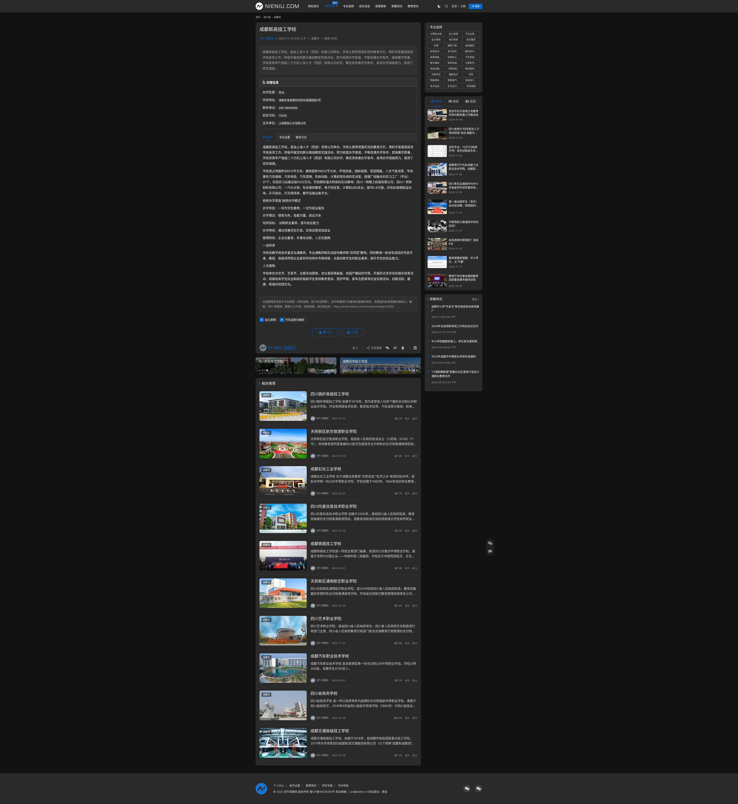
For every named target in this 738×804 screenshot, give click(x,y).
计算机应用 (436, 33)
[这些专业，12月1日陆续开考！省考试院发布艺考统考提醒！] (437, 151)
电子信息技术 (437, 86)
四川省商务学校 (324, 693)
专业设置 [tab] (284, 137)
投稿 (476, 6)
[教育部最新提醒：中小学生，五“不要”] (437, 262)
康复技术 (453, 74)
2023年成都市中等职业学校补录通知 (453, 356)
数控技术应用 (472, 51)
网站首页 (313, 6)
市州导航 (343, 785)
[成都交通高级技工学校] (283, 743)
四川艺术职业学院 (326, 618)
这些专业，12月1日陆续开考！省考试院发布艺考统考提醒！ (463, 150)
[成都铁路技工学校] (283, 556)
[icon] (467, 788)
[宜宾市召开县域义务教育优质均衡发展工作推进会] (437, 115)
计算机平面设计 (472, 62)
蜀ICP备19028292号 (322, 791)
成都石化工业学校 (326, 469)
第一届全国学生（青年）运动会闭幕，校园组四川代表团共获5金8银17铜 (463, 205)
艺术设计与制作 (455, 86)
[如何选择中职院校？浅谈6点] (437, 244)
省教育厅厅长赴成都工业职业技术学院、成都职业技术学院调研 (463, 168)
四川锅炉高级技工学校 (330, 394)
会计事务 (436, 39)
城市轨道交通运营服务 (455, 62)
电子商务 (453, 39)
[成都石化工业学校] (283, 481)
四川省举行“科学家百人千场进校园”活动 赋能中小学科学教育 (464, 132)
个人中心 (278, 785)
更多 (474, 299)
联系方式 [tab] (301, 137)
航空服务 (471, 39)
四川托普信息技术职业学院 (334, 506)
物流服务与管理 (472, 68)
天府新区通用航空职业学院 (334, 581)
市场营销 (471, 86)
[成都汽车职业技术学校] (283, 668)
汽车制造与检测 (472, 57)
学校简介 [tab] (268, 137)
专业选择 (348, 6)
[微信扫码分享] (387, 347)
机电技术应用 (437, 51)
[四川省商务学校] (283, 705)
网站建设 (373, 791)
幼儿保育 (270, 319)
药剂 (471, 74)
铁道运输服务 (437, 68)
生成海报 (376, 347)
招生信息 (364, 6)
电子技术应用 (454, 51)
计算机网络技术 (455, 68)
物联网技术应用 (437, 80)
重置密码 (311, 785)
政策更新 (380, 6)
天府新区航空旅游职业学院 (334, 431)
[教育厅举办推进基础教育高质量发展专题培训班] (437, 280)
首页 (258, 17)
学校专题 (327, 785)
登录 (454, 6)
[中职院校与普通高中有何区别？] (437, 226)
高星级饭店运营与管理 (437, 57)
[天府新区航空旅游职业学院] (283, 443)
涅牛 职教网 (266, 38)
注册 (463, 6)
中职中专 (329, 6)
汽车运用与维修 (294, 319)
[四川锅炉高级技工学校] (283, 406)
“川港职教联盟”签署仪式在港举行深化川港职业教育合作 (455, 374)
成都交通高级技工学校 (330, 731)
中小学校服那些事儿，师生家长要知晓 (454, 341)
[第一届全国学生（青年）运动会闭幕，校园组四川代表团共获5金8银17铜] (437, 207)
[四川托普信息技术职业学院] (283, 518)
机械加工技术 (454, 57)
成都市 (315, 38)
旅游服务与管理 (472, 45)
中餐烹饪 (436, 74)
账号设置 (294, 785)
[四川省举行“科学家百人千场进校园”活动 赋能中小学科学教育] (437, 133)
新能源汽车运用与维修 (455, 80)
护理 (436, 45)
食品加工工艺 (472, 80)
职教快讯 (396, 6)
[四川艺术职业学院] (283, 630)
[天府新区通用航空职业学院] (283, 593)
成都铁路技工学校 (326, 544)
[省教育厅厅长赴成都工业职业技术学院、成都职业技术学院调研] (437, 169)
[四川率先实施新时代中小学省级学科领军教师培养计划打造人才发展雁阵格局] (437, 188)
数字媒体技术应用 (437, 62)
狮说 (384, 791)
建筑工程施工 (454, 45)
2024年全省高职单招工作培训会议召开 (454, 326)
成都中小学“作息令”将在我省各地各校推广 (455, 308)
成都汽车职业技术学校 (330, 656)
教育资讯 (413, 6)
